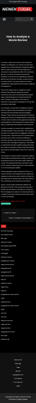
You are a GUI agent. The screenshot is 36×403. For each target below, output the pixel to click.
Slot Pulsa (4, 336)
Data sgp (18, 364)
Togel (18, 367)
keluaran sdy (5, 339)
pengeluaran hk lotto (8, 332)
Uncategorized (6, 203)
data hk (18, 371)
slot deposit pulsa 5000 (8, 246)
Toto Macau (18, 378)
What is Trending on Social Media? (20, 218)
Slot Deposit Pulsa (7, 235)
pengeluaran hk (18, 375)
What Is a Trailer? (10, 213)
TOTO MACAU (18, 382)
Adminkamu (6, 201)
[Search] (32, 19)
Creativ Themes (22, 399)
